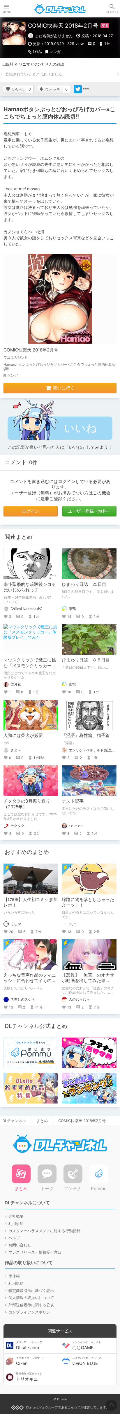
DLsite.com (29, 1345)
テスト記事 (73, 801)
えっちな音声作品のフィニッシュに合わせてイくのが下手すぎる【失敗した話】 (29, 980)
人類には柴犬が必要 (23, 735)
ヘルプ (14, 1237)
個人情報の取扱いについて (31, 1297)
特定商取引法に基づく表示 (31, 1290)
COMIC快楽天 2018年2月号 (30, 350)
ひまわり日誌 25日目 (84, 584)
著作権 (14, 1276)
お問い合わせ (19, 1245)
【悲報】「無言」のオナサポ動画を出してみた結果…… (88, 980)
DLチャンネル (60, 9)
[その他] (86, 89)
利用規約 (16, 1223)
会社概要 (16, 1216)
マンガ (55, 51)
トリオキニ (29, 1377)
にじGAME (86, 1345)
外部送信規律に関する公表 (31, 1304)
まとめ (42, 1120)
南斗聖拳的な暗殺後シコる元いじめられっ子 (29, 587)
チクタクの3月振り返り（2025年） (26, 804)
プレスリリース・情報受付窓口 (34, 1252)
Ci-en (30, 1361)
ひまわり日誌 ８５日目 (86, 660)
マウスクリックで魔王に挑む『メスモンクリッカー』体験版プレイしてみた (29, 665)
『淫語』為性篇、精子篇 (86, 735)
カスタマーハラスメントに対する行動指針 (44, 1230)
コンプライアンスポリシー (31, 1312)
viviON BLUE (86, 1361)
